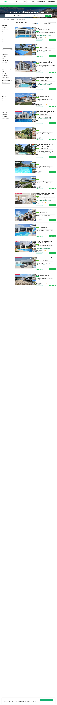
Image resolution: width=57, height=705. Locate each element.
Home (2, 19)
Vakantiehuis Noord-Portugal (14, 19)
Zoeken (48, 15)
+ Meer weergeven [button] (5, 64)
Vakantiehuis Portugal (7, 19)
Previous (17, 32)
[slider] (2, 48)
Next (30, 32)
